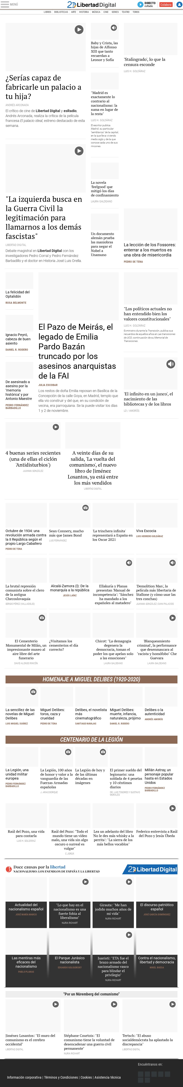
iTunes (147, 1080)
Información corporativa (24, 1077)
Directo (150, 5)
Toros (136, 12)
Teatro (125, 12)
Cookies (86, 1077)
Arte (73, 12)
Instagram (154, 1074)
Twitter (147, 1074)
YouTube (161, 1074)
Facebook (140, 1074)
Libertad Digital (91, 4)
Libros (47, 12)
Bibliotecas (61, 12)
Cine (105, 12)
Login (179, 5)
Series (115, 12)
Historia (84, 12)
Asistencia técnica (108, 1077)
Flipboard (167, 1074)
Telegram (140, 1080)
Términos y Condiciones (61, 1077)
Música (96, 12)
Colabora (165, 4)
